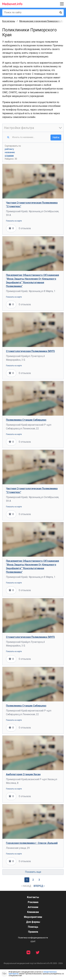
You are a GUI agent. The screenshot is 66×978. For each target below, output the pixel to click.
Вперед (39, 885)
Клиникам (33, 912)
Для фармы (33, 921)
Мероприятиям (33, 916)
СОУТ (33, 941)
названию (10, 152)
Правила (33, 931)
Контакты (33, 897)
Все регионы (8, 21)
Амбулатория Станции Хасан (23, 774)
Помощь (33, 926)
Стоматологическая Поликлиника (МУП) (30, 351)
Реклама (33, 902)
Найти (55, 137)
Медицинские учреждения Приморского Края (42, 21)
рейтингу (9, 149)
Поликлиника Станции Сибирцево (26, 419)
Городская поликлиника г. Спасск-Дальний (32, 843)
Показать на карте (14, 221)
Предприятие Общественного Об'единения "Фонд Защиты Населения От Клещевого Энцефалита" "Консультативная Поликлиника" (32, 281)
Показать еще (33, 871)
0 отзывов (25, 228)
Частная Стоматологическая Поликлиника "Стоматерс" (32, 204)
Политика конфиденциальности (33, 937)
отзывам (9, 155)
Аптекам (33, 907)
